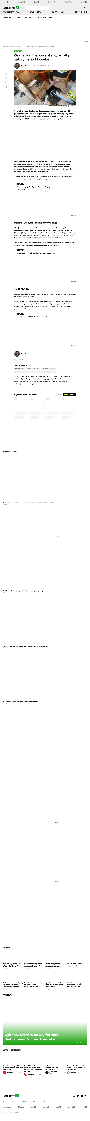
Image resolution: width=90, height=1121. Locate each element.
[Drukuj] (6, 78)
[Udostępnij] (6, 87)
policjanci (17, 296)
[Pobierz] (6, 83)
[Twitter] (74, 1095)
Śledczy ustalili (19, 176)
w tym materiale (48, 169)
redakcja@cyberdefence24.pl (24, 384)
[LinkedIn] (81, 1095)
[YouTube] (85, 1095)
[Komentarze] (6, 74)
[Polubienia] (6, 69)
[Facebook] (77, 1095)
